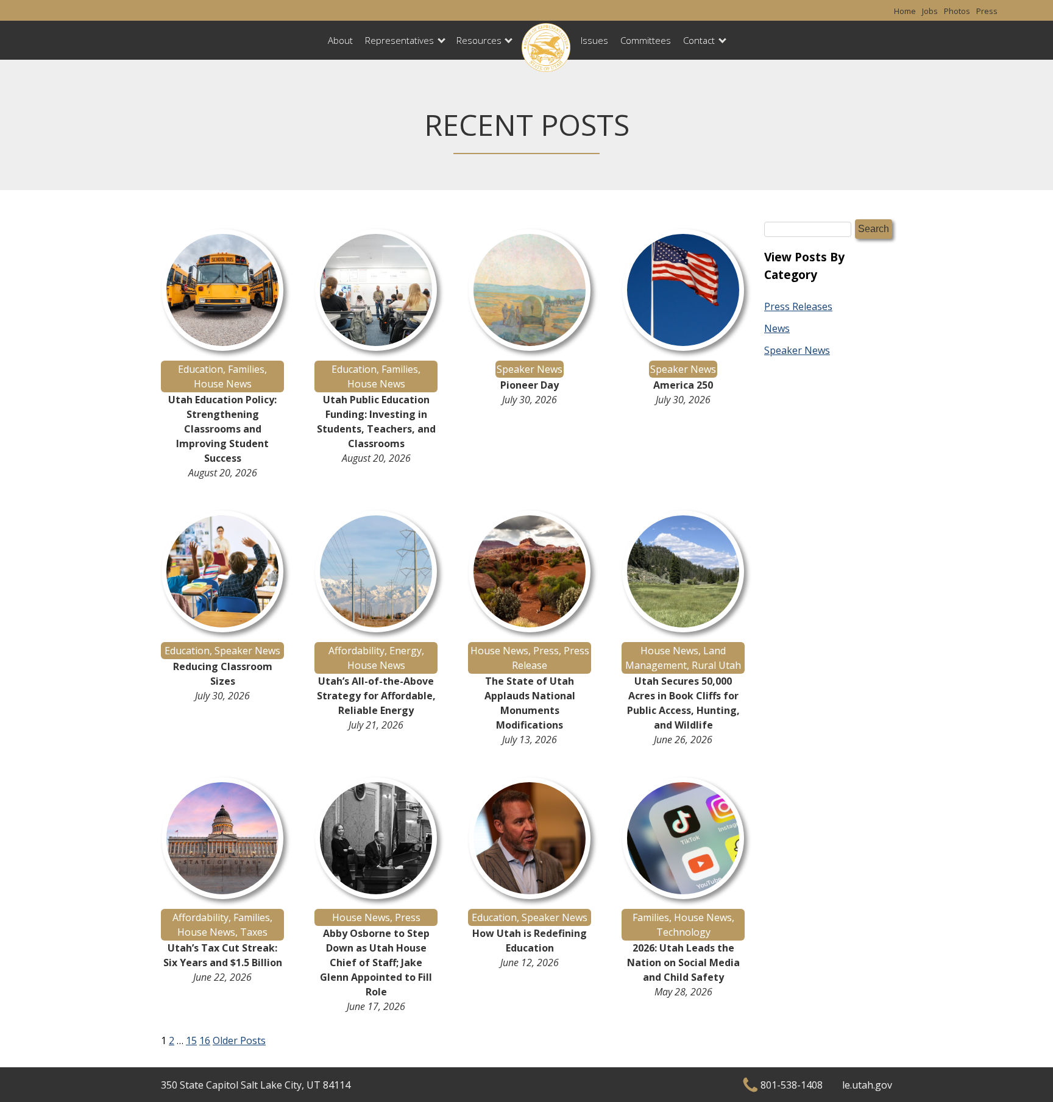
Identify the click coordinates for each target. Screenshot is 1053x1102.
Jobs (930, 10)
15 (191, 1040)
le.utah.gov (867, 1085)
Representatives (399, 40)
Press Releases (798, 306)
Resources (479, 40)
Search (873, 229)
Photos (957, 10)
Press (987, 10)
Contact (699, 40)
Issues (594, 40)
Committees (645, 40)
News (777, 328)
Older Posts (239, 1040)
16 (204, 1040)
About (340, 40)
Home (905, 10)
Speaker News (797, 350)
